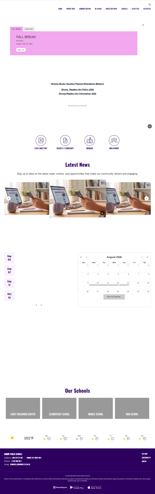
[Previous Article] (8, 198)
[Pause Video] (150, 126)
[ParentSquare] (60, 487)
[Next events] (41, 305)
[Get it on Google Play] (77, 487)
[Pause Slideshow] (143, 25)
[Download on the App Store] (94, 487)
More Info (21, 50)
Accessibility (146, 458)
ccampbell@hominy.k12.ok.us (20, 464)
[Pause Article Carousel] (102, 213)
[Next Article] (146, 198)
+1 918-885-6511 (16, 461)
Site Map (144, 454)
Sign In (144, 461)
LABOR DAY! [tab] (29, 29)
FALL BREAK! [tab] (16, 29)
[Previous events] (36, 305)
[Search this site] (150, 4)
